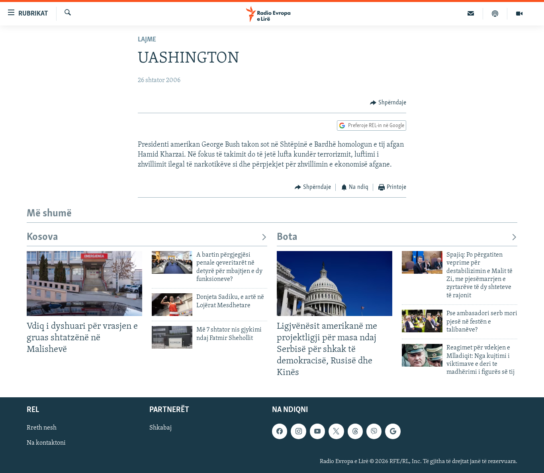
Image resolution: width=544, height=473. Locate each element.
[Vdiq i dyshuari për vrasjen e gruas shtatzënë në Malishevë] (84, 283)
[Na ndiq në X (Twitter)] (336, 431)
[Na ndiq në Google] (392, 431)
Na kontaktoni (46, 443)
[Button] (388, 103)
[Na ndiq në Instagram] (298, 431)
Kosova (42, 237)
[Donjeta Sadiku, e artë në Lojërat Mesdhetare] (172, 304)
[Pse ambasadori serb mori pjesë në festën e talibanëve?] (422, 321)
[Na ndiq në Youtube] (317, 431)
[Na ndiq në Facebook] (279, 431)
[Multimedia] (519, 13)
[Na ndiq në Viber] (374, 431)
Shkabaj (160, 428)
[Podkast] (495, 13)
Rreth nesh (42, 428)
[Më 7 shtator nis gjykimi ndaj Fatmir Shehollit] (172, 337)
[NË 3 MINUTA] (471, 13)
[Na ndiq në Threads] (355, 431)
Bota (287, 237)
